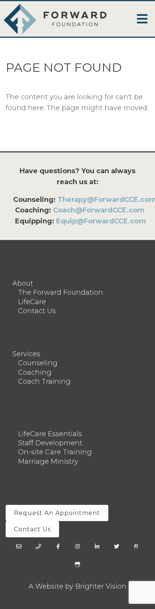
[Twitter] (116, 546)
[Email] (19, 546)
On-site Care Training (55, 452)
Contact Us (37, 311)
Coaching (35, 372)
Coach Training (44, 381)
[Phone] (38, 546)
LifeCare (32, 302)
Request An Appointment (57, 513)
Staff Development (50, 443)
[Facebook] (58, 546)
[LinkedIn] (97, 546)
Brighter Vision (100, 586)
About (22, 283)
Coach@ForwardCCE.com (98, 210)
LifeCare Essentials (50, 434)
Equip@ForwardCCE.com (101, 221)
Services (26, 354)
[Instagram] (77, 546)
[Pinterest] (136, 546)
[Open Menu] (142, 19)
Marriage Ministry (48, 461)
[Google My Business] (77, 564)
